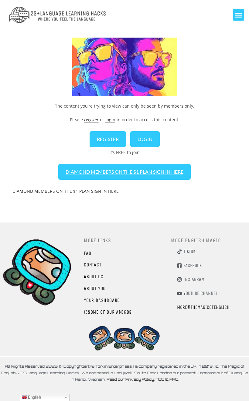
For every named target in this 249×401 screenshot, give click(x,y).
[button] (238, 15)
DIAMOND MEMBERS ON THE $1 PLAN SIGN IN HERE (124, 172)
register (91, 119)
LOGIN (145, 139)
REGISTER (108, 139)
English (34, 397)
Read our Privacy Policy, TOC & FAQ (142, 379)
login (110, 119)
